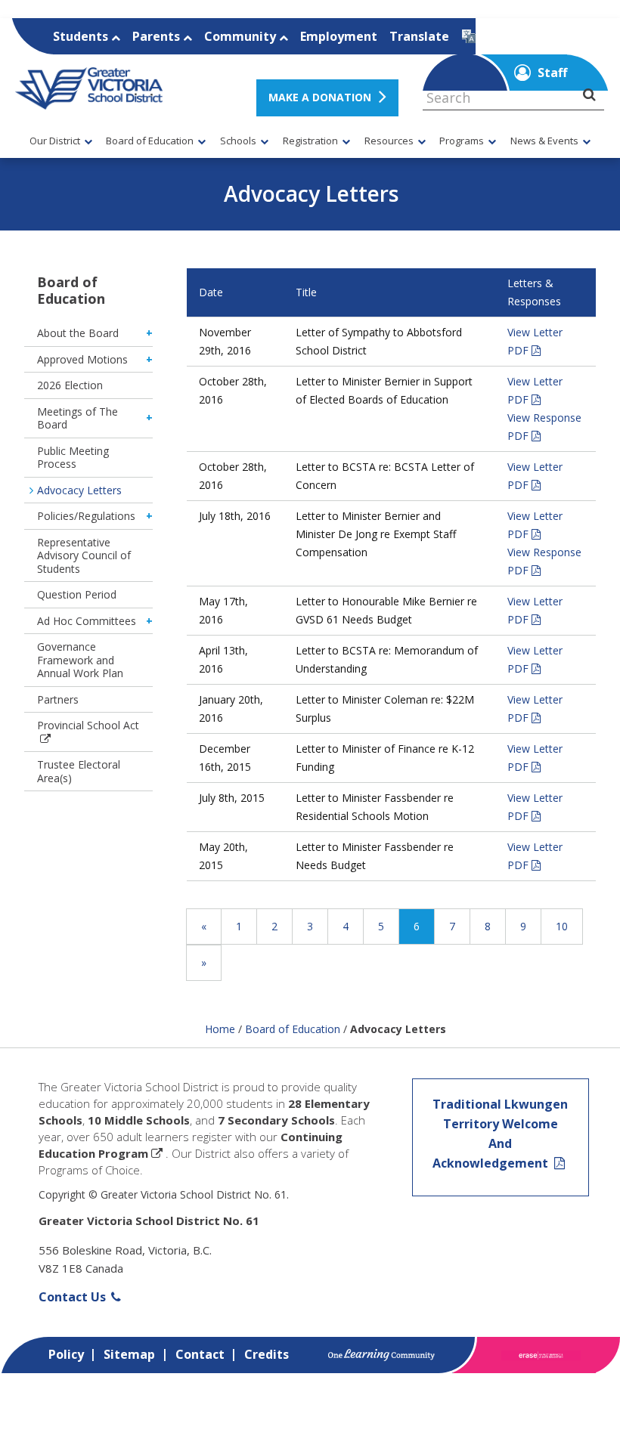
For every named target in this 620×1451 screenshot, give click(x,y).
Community (241, 36)
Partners (58, 699)
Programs (461, 141)
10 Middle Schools (139, 1120)
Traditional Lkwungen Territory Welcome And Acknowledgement (500, 1133)
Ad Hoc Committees (86, 621)
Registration (310, 141)
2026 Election (70, 385)
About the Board (78, 333)
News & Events (544, 141)
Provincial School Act (88, 725)
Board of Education (150, 141)
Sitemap (129, 1354)
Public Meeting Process (73, 458)
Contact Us (74, 1297)
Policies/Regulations (86, 516)
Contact (200, 1354)
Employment (338, 36)
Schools (238, 141)
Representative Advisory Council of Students (84, 555)
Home (220, 1029)
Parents (157, 36)
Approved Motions (82, 359)
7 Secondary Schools (276, 1120)
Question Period (76, 594)
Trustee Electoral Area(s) (78, 771)
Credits (266, 1354)
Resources (389, 141)
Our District (54, 141)
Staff (551, 72)
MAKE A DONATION (319, 97)
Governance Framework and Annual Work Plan (80, 659)
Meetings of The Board (77, 418)
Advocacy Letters (79, 490)
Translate (419, 36)
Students (82, 36)
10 (562, 926)
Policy (66, 1354)
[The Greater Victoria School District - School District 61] (89, 101)
